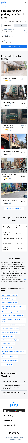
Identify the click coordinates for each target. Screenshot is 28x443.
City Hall (16, 340)
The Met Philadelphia (8, 299)
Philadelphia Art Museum (9, 357)
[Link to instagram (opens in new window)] (13, 433)
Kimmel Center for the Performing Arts (12, 320)
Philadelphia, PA (4, 6)
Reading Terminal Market (9, 360)
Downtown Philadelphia (9, 295)
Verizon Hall (5, 325)
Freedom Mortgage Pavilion (10, 312)
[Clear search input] (25, 30)
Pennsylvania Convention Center (12, 315)
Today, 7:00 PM (8, 36)
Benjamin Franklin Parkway (10, 329)
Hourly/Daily (7, 25)
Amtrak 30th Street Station (10, 332)
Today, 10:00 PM (9, 42)
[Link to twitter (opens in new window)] (15, 433)
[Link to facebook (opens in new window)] (10, 433)
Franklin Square (7, 347)
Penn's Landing (7, 364)
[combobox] (14, 30)
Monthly (20, 25)
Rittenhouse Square (8, 336)
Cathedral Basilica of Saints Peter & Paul (13, 352)
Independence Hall (8, 343)
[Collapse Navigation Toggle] (26, 2)
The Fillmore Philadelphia (10, 302)
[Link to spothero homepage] (14, 404)
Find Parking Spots (14, 46)
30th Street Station (18, 325)
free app (23, 279)
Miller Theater (6, 340)
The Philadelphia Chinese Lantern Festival (12, 307)
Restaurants (12, 6)
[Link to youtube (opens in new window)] (18, 433)
